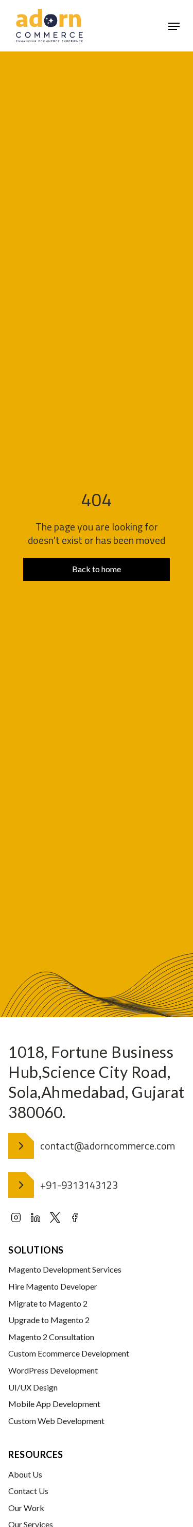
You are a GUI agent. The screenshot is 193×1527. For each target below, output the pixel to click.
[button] (174, 26)
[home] (49, 25)
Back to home (96, 569)
